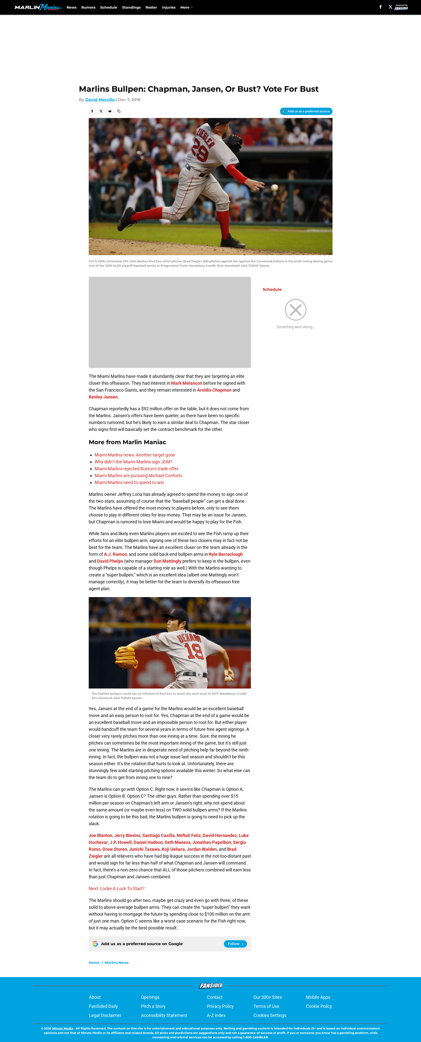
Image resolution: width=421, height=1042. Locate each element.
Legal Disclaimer (105, 1015)
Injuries (168, 7)
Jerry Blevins (127, 835)
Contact (214, 997)
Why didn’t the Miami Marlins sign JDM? (134, 461)
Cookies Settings (269, 1015)
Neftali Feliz (189, 835)
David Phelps (110, 561)
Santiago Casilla (158, 835)
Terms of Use (266, 1006)
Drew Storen (114, 849)
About (95, 997)
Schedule (108, 7)
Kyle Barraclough (226, 554)
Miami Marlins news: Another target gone (135, 454)
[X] (390, 7)
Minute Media (62, 1028)
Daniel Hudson (148, 842)
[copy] (118, 111)
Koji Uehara (173, 849)
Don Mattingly (167, 561)
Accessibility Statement (164, 1015)
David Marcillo (100, 99)
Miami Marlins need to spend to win (129, 482)
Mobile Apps (318, 997)
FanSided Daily (103, 1006)
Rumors (88, 7)
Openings (150, 997)
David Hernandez (220, 835)
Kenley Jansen (103, 396)
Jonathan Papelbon (211, 842)
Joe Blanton (100, 835)
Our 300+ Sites (267, 997)
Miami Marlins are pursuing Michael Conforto (138, 475)
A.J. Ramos (115, 554)
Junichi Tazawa (144, 849)
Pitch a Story (153, 1006)
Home (94, 962)
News (71, 7)
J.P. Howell (121, 842)
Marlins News (117, 962)
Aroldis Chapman (214, 390)
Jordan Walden (202, 849)
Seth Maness (177, 842)
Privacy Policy (220, 1006)
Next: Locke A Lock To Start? (117, 888)
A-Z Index (216, 1015)
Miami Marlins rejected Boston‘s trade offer (136, 468)
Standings (131, 7)
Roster (151, 7)
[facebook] (380, 7)
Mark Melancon (186, 383)
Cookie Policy (319, 1006)
